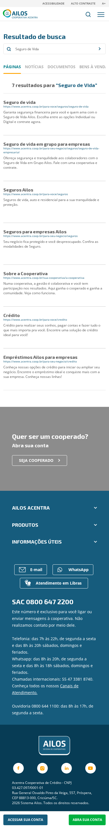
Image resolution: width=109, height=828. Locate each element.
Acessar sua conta (25, 819)
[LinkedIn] (66, 768)
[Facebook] (18, 768)
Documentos (61, 66)
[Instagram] (42, 768)
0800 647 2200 (50, 601)
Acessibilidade (53, 3)
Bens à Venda (93, 66)
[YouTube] (90, 768)
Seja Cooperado (36, 460)
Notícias (34, 66)
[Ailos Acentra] (54, 745)
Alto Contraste (83, 3)
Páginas (12, 66)
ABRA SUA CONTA (87, 819)
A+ (104, 3)
